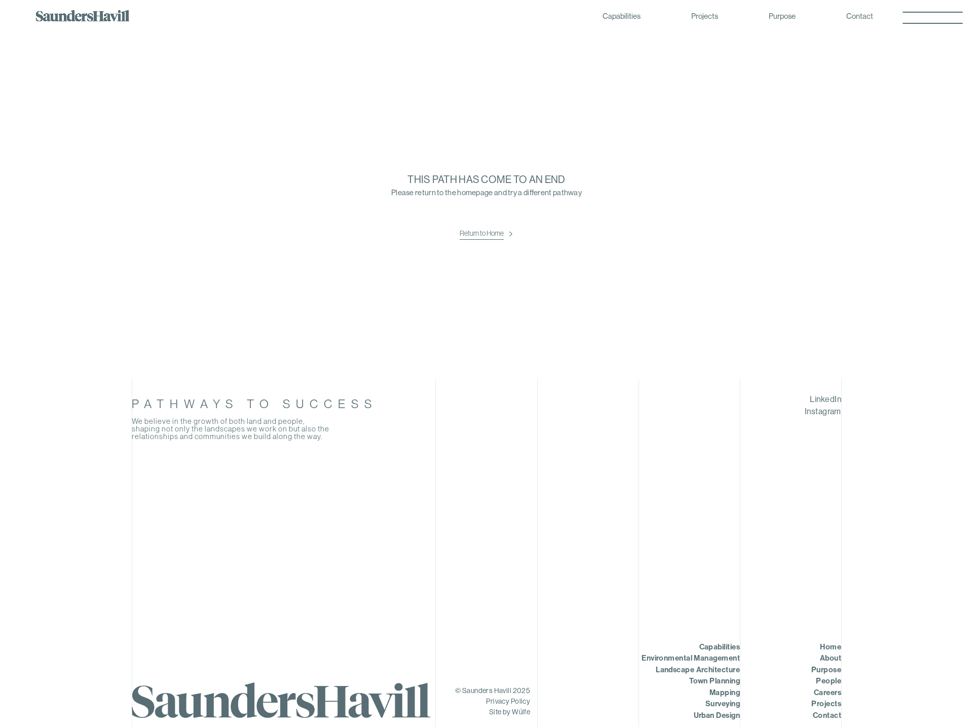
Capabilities (622, 17)
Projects (704, 17)
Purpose (782, 17)
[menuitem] (723, 400)
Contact (859, 17)
